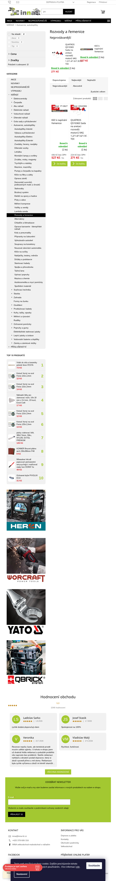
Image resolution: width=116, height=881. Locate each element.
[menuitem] (8, 20)
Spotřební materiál (21, 286)
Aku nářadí (17, 106)
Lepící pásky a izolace (22, 335)
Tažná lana (18, 271)
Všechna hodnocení (57, 772)
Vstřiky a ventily (20, 207)
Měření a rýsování (21, 316)
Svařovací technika (21, 290)
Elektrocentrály (19, 98)
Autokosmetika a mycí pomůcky (27, 282)
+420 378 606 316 (19, 840)
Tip (13, 46)
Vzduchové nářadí (21, 114)
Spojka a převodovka (22, 267)
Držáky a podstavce (22, 259)
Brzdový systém (20, 192)
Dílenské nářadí (20, 117)
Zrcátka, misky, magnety (24, 159)
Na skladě (16, 34)
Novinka (15, 42)
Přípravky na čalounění (23, 236)
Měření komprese (21, 204)
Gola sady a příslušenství (24, 121)
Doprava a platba (54, 2)
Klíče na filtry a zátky (22, 175)
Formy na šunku (20, 301)
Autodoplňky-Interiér (22, 129)
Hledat (67, 11)
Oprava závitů (19, 178)
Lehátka (17, 152)
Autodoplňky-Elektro (22, 136)
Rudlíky (16, 320)
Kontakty (64, 839)
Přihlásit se (15, 814)
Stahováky (18, 188)
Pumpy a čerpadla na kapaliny (26, 171)
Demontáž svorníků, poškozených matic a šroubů (26, 183)
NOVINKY (14, 83)
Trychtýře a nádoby (22, 163)
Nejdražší (90, 80)
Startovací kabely (21, 263)
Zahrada (16, 297)
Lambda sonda (20, 211)
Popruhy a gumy (20, 328)
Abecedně (76, 86)
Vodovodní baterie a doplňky (25, 339)
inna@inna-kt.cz (18, 836)
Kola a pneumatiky (21, 233)
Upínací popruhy (20, 274)
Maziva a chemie (20, 278)
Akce (14, 38)
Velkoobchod (65, 846)
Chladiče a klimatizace (23, 223)
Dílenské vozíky (20, 148)
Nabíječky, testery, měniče (25, 255)
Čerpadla (17, 102)
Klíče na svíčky (20, 252)
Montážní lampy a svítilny (24, 156)
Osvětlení (17, 305)
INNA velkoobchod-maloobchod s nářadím (30, 844)
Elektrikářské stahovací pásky (26, 331)
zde (77, 867)
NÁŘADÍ (13, 95)
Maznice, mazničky (21, 167)
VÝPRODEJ (15, 91)
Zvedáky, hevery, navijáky (24, 144)
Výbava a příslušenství (23, 133)
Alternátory (18, 219)
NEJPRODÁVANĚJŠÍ (19, 87)
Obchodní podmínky (69, 843)
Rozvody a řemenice (22, 215)
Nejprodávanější (58, 86)
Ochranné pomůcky (21, 324)
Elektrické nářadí (20, 110)
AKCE (12, 79)
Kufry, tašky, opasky (21, 312)
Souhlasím (93, 865)
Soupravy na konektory (23, 244)
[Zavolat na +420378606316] (11, 2)
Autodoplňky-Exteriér (22, 140)
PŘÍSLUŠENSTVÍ (17, 347)
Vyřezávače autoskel (22, 240)
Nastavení (20, 874)
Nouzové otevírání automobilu (26, 248)
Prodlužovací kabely (22, 309)
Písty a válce (19, 200)
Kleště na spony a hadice (24, 196)
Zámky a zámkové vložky (24, 343)
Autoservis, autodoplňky (23, 125)
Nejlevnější (75, 80)
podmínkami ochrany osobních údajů (50, 808)
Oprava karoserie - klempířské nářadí (26, 227)
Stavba (16, 293)
